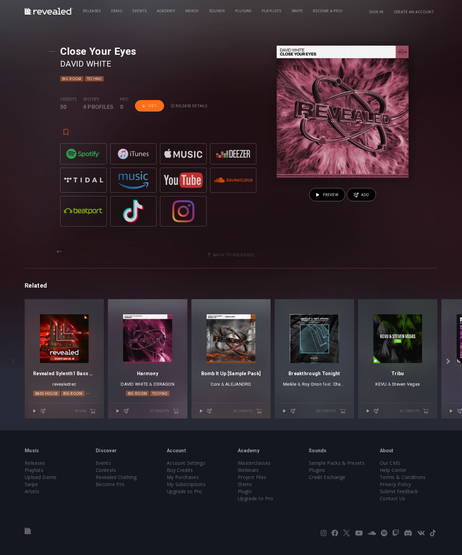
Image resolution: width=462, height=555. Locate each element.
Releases (92, 10)
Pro (124, 99)
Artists (32, 491)
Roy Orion (312, 384)
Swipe (297, 10)
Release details (191, 105)
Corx (215, 384)
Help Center (393, 470)
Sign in (376, 11)
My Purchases (183, 477)
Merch (192, 10)
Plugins (243, 10)
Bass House (46, 393)
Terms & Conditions (403, 477)
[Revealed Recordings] (49, 11)
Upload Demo (41, 477)
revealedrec (64, 384)
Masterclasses (254, 463)
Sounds (217, 10)
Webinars (248, 470)
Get (152, 105)
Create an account (414, 11)
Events (140, 10)
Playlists (271, 10)
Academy (166, 10)
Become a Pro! (328, 10)
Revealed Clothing (116, 477)
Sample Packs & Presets (337, 463)
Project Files (252, 477)
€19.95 (81, 411)
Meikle (290, 384)
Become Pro (110, 484)
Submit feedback (399, 491)
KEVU (381, 384)
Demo (116, 10)
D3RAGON (164, 384)
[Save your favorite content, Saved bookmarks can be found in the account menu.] (66, 129)
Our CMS (390, 463)
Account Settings (186, 463)
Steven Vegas (406, 384)
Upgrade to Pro (184, 491)
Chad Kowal (345, 384)
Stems (245, 484)
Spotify (91, 99)
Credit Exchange (327, 477)
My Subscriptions (186, 484)
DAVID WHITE (85, 64)
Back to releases (233, 254)
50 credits (160, 411)
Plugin (245, 491)
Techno (94, 78)
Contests (106, 470)
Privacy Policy (395, 484)
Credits (68, 99)
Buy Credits (180, 470)
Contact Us (392, 498)
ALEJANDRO (238, 384)
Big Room (72, 78)
